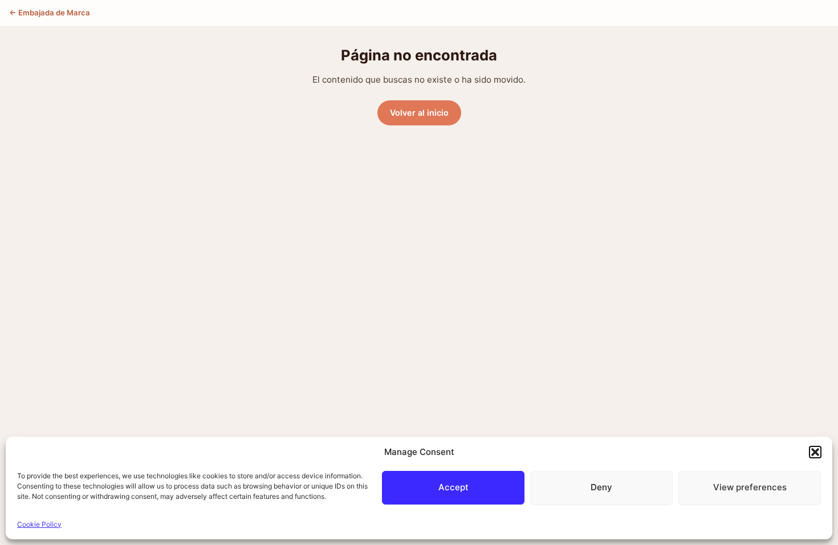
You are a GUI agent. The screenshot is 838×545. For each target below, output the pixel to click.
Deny (601, 487)
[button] (815, 452)
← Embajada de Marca (49, 12)
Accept (453, 487)
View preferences (750, 487)
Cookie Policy (39, 524)
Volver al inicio (419, 112)
